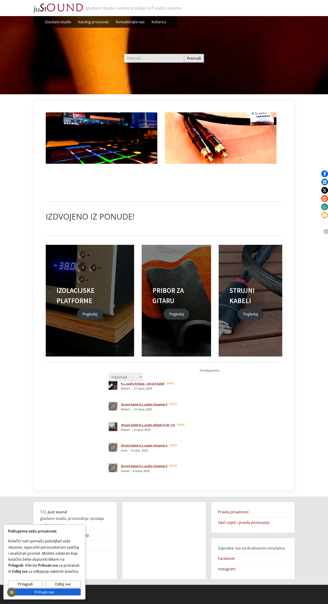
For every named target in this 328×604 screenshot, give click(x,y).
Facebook (226, 558)
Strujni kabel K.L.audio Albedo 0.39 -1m (148, 425)
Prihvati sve (44, 592)
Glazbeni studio (58, 21)
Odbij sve (63, 584)
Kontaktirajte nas (130, 21)
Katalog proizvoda (93, 21)
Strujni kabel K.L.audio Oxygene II (144, 404)
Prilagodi (25, 584)
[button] (324, 173)
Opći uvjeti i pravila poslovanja (243, 522)
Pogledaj (90, 314)
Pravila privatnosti (233, 511)
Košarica (159, 21)
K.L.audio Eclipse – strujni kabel (142, 384)
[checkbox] (11, 592)
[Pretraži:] (154, 58)
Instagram (227, 568)
